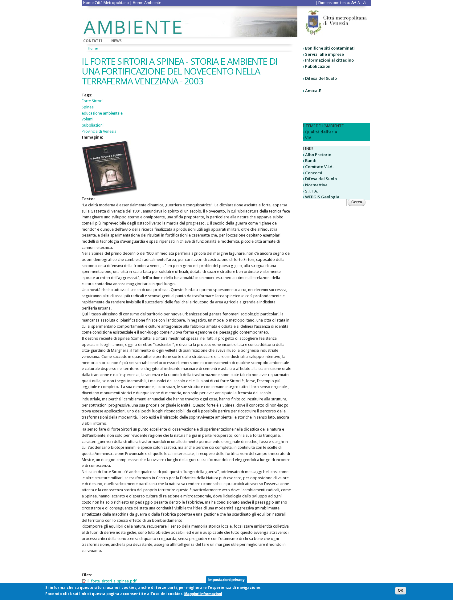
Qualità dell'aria (321, 132)
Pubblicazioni (318, 66)
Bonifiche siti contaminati (330, 48)
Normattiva (316, 185)
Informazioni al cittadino (329, 60)
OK (400, 590)
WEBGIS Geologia (322, 197)
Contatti (93, 41)
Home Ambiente (147, 2)
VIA (308, 137)
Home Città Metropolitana (106, 2)
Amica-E (313, 90)
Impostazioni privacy (226, 579)
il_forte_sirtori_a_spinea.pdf (112, 581)
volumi (87, 119)
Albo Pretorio (318, 154)
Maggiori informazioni (203, 594)
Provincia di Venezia (99, 131)
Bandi (310, 160)
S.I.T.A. (311, 191)
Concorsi (313, 173)
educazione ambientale (102, 113)
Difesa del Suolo (321, 78)
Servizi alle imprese (324, 54)
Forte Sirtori (92, 101)
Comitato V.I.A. (319, 166)
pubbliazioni (93, 125)
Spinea (88, 107)
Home (93, 49)
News (116, 41)
